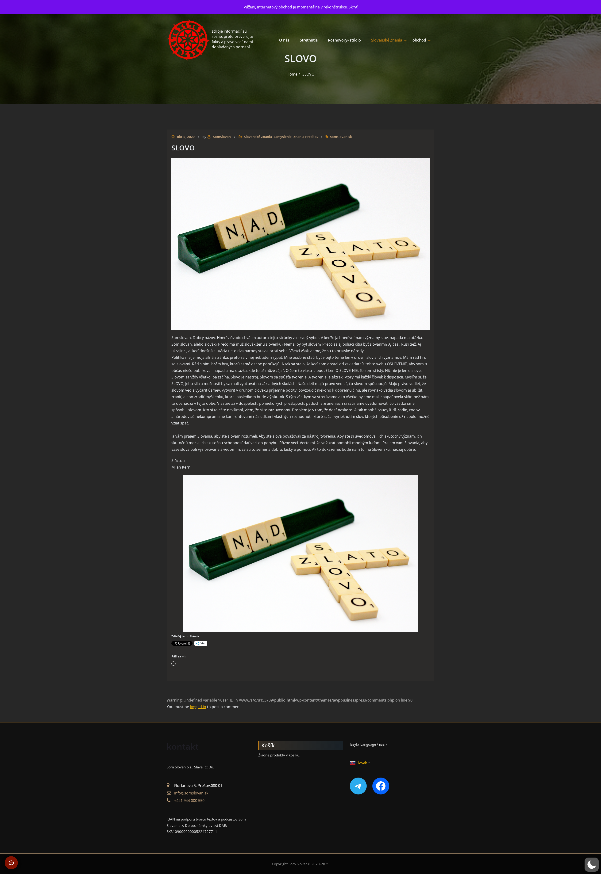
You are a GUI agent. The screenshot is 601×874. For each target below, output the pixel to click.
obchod (419, 40)
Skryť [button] (353, 7)
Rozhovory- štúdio (344, 40)
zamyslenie (283, 136)
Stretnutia (309, 40)
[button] (592, 865)
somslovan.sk (341, 136)
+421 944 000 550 (189, 800)
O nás (284, 40)
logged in (198, 706)
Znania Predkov (306, 136)
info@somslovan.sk (191, 793)
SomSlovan (222, 136)
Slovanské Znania (386, 40)
